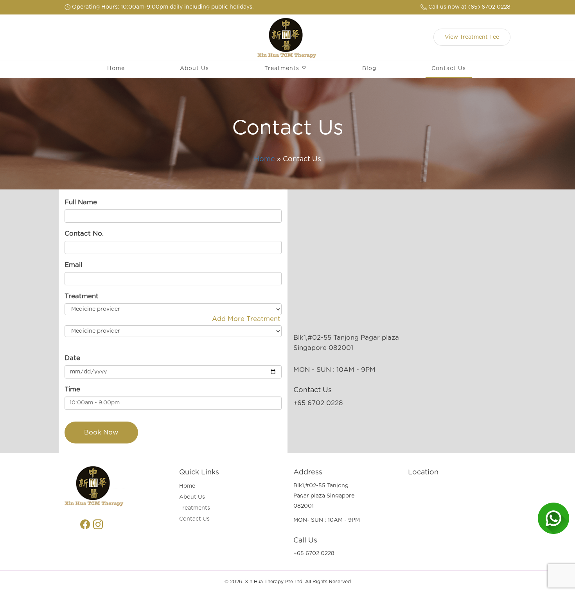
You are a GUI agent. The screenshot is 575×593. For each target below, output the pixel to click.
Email (73, 265)
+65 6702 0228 (318, 403)
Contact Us (448, 68)
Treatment (82, 296)
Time (72, 389)
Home (116, 68)
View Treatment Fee (472, 37)
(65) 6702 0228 (469, 7)
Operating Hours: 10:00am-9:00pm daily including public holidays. (161, 7)
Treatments (282, 68)
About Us (194, 68)
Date (72, 358)
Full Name (81, 202)
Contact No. (84, 234)
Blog (369, 68)
